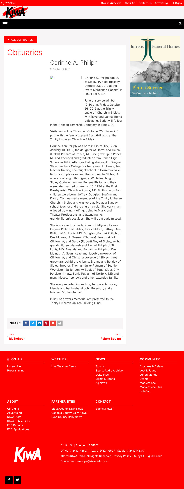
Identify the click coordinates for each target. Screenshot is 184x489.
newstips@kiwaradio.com (92, 461)
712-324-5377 (136, 450)
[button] (5, 24)
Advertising (161, 2)
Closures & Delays (111, 2)
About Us (130, 2)
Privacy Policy (122, 456)
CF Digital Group (151, 456)
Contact (103, 401)
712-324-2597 (79, 450)
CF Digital (176, 2)
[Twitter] (17, 480)
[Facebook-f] (9, 480)
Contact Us (145, 2)
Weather (58, 359)
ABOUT (12, 401)
